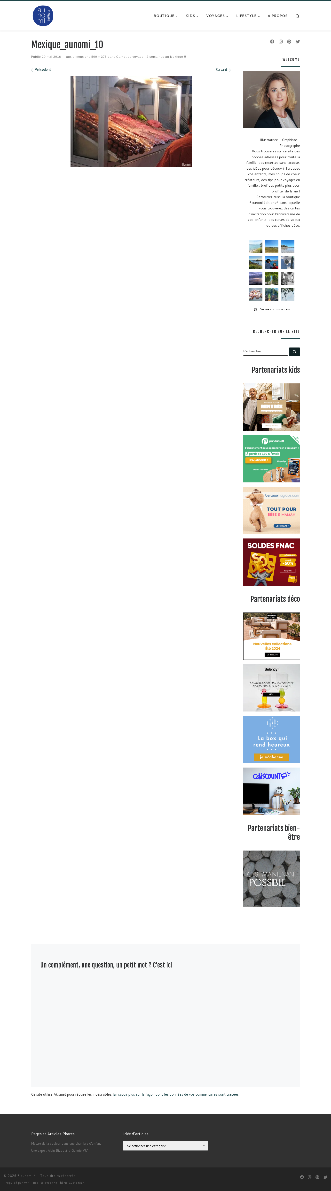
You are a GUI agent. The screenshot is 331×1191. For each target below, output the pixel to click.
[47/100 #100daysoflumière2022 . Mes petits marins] (271, 262)
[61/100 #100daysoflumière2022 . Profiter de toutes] (271, 246)
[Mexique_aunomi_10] (131, 121)
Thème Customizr (71, 1183)
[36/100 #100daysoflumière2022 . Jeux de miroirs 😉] (271, 294)
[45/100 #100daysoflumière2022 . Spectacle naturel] (255, 262)
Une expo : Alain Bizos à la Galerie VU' (59, 1150)
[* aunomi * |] (43, 15)
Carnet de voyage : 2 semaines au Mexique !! (150, 56)
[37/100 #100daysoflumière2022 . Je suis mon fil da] (255, 246)
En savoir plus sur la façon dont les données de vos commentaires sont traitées (176, 1094)
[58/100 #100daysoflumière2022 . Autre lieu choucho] (287, 294)
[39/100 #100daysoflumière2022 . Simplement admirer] (255, 278)
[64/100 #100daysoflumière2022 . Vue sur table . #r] (287, 262)
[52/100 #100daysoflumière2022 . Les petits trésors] (255, 294)
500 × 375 (98, 56)
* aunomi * (27, 1176)
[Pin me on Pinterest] (289, 41)
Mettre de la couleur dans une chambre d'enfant (66, 1143)
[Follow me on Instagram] (281, 41)
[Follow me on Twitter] (298, 41)
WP (26, 1183)
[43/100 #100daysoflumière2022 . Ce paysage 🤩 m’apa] (287, 246)
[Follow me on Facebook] (272, 41)
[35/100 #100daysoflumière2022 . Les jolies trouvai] (287, 278)
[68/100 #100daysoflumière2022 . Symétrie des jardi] (271, 278)
